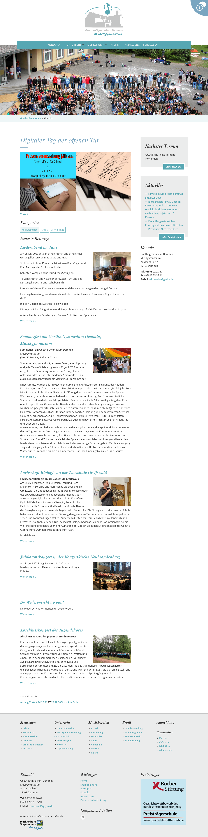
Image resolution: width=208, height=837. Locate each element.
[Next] (202, 78)
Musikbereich (95, 44)
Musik (44, 229)
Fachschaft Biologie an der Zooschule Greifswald (63, 472)
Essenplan (86, 788)
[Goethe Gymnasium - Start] (104, 19)
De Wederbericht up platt (42, 602)
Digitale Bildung (65, 748)
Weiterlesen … (28, 321)
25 (42, 702)
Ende (75, 702)
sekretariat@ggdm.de (161, 279)
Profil (114, 44)
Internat (95, 748)
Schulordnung (132, 740)
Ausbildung (97, 732)
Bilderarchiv (165, 750)
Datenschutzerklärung (93, 800)
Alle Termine (173, 166)
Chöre (94, 740)
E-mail (82, 817)
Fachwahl (62, 744)
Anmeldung (132, 44)
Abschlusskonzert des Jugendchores (51, 630)
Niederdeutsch (133, 736)
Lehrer (26, 728)
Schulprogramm (133, 732)
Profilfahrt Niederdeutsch (163, 229)
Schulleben (150, 44)
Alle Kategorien (29, 229)
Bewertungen (64, 740)
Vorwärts (66, 702)
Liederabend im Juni (38, 247)
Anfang (24, 702)
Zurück (24, 214)
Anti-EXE (27, 748)
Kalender (164, 738)
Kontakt (85, 792)
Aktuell (94, 728)
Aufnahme (96, 744)
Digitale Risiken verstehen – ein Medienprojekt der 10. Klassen (162, 213)
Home (83, 780)
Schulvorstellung (134, 728)
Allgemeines (57, 229)
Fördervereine (30, 736)
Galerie (94, 752)
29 (56, 702)
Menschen (54, 44)
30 (59, 702)
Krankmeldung (88, 784)
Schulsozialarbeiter (33, 744)
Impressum (87, 796)
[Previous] (4, 78)
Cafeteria (164, 742)
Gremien (27, 740)
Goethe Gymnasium (30, 118)
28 (52, 702)
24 (39, 702)
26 (46, 702)
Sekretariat (28, 732)
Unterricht (74, 44)
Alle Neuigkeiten (171, 237)
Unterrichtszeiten (66, 728)
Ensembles (96, 736)
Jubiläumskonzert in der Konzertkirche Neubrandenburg (70, 557)
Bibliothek (164, 746)
